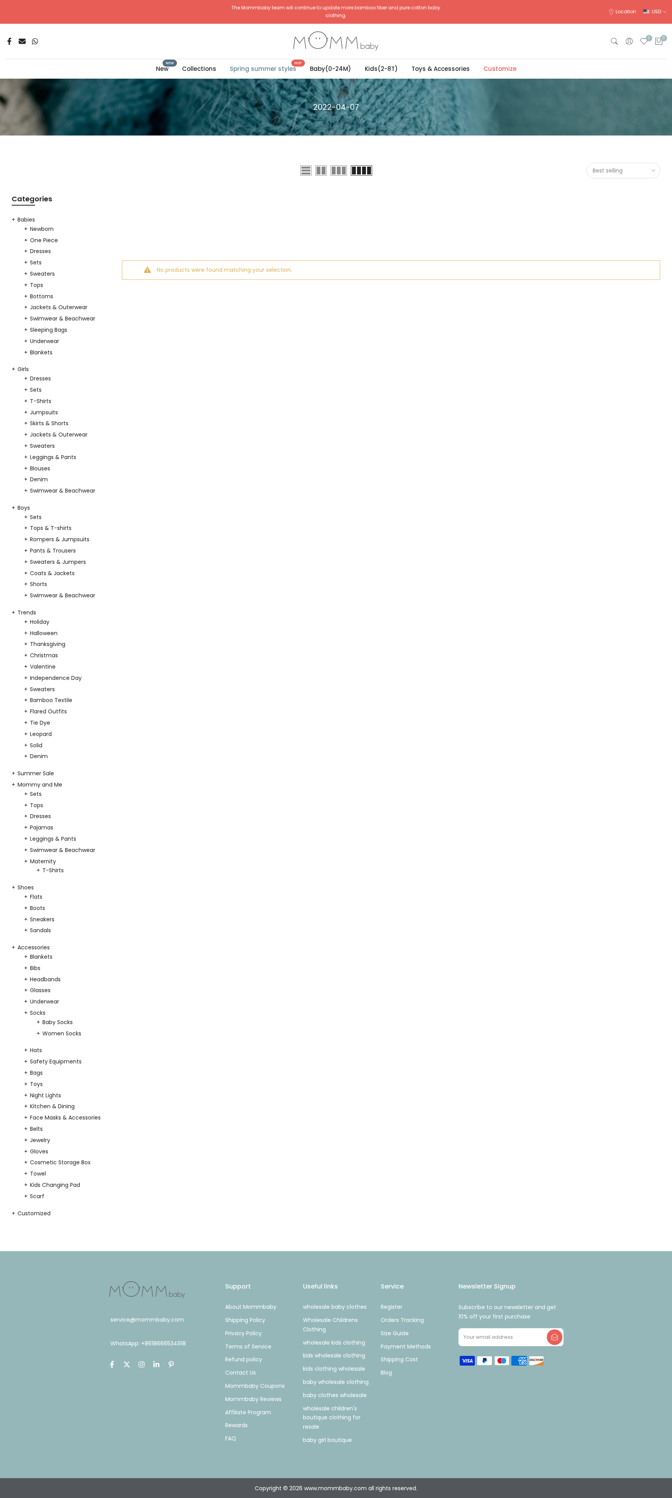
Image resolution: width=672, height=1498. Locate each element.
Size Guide (395, 1333)
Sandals (40, 930)
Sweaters (42, 274)
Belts (36, 1129)
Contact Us (240, 1373)
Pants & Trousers (53, 550)
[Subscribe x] (554, 1337)
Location (626, 11)
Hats (36, 1050)
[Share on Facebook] (9, 41)
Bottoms (41, 296)
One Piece (44, 240)
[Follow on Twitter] (126, 1364)
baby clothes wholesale (335, 1395)
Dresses (40, 251)
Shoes (26, 887)
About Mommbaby (250, 1307)
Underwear (44, 341)
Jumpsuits (44, 412)
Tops (36, 285)
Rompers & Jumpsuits (59, 539)
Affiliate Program (248, 1412)
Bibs (35, 968)
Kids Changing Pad (55, 1185)
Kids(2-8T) (381, 69)
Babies (26, 220)
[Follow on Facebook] (112, 1364)
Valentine (43, 667)
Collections (199, 69)
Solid (36, 745)
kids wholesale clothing (334, 1355)
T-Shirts (40, 401)
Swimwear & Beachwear (62, 318)
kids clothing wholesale (334, 1369)
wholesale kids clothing (334, 1343)
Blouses (40, 468)
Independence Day (56, 678)
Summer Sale (36, 773)
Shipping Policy (245, 1320)
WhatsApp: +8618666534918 (148, 1343)
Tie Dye (40, 723)
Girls (23, 369)
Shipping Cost (399, 1359)
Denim (39, 479)
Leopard (41, 734)
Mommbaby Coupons (255, 1386)
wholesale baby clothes (335, 1307)
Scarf (37, 1196)
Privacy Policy (243, 1333)
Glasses (40, 990)
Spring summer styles (266, 68)
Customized (34, 1213)
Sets (36, 262)
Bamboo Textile (51, 700)
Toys (36, 1084)
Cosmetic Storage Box (60, 1162)
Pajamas (41, 827)
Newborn (42, 229)
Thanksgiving (47, 644)
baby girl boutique (327, 1440)
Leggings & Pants (53, 457)
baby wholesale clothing (336, 1382)
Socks (38, 1013)
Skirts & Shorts (49, 423)
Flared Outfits (48, 711)
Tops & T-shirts (51, 528)
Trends (27, 612)
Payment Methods (406, 1346)
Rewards (236, 1425)
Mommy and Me (40, 785)
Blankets (41, 352)
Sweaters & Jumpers (58, 562)
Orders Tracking (402, 1320)
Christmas (44, 655)
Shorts (38, 584)
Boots (37, 908)
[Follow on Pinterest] (171, 1364)
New (165, 68)
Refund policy (243, 1359)
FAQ (230, 1438)
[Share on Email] (22, 41)
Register (391, 1307)
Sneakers (42, 919)
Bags (36, 1073)
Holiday (39, 622)
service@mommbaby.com (147, 1320)
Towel (38, 1174)
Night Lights (45, 1095)
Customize (499, 69)
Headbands (45, 979)
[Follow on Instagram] (141, 1364)
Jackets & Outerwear (59, 307)
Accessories (34, 947)
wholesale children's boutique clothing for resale (331, 1418)
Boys (24, 508)
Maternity (43, 861)
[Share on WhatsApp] (35, 41)
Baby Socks (57, 1022)
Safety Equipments (56, 1061)
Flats (36, 897)
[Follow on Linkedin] (156, 1364)
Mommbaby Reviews (253, 1399)
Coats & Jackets (52, 573)
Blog (386, 1373)
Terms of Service (248, 1346)
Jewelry (40, 1140)
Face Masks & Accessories (65, 1117)
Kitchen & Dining (52, 1106)
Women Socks (61, 1033)
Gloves (39, 1151)
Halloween (44, 633)
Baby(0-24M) (330, 69)
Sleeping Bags (48, 330)
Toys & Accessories (440, 69)
